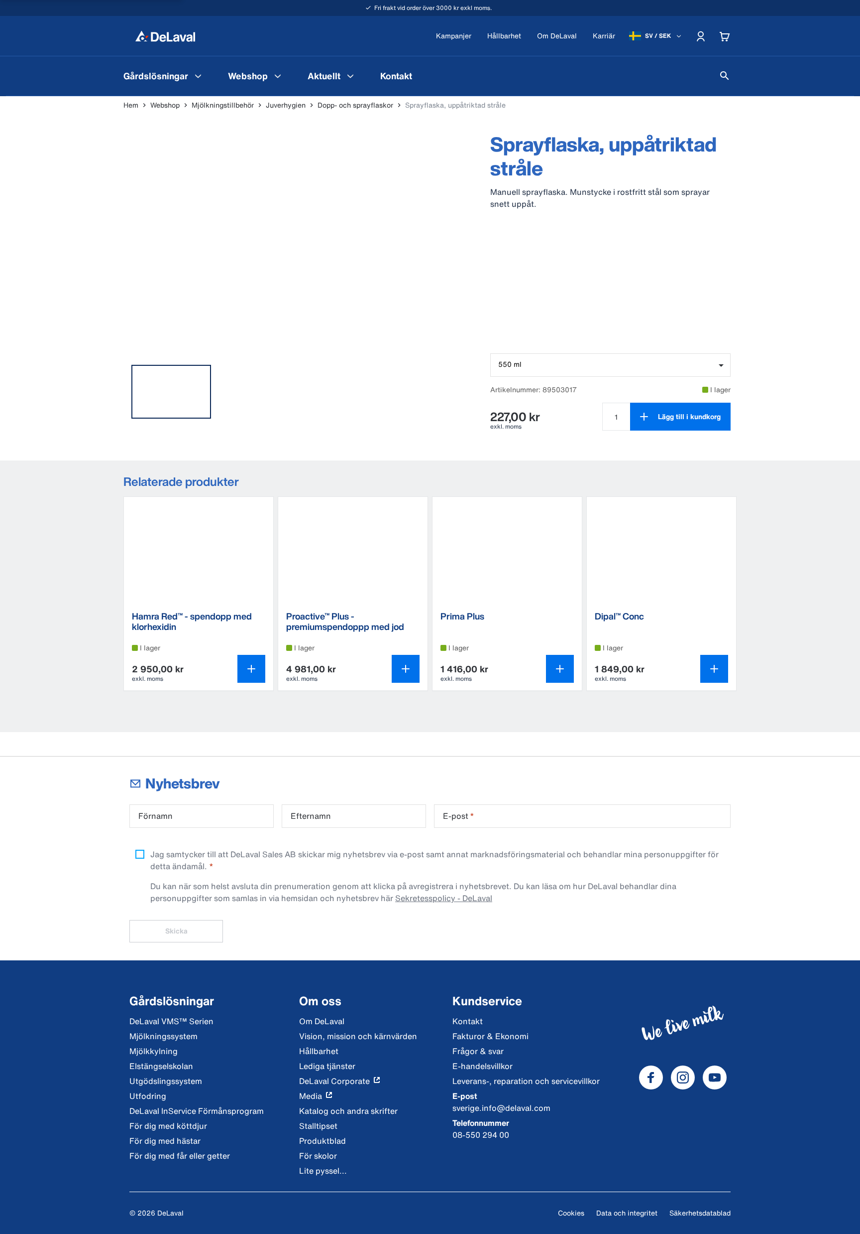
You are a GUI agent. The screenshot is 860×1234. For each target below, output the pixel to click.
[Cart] (725, 36)
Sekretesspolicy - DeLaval (443, 898)
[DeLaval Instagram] (683, 1077)
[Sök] (725, 76)
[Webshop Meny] (278, 76)
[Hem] (165, 36)
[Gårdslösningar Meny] (198, 76)
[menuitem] (163, 76)
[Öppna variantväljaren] (251, 669)
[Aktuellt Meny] (350, 76)
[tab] (171, 392)
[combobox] (610, 365)
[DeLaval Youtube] (715, 1077)
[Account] (701, 36)
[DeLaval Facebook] (651, 1077)
